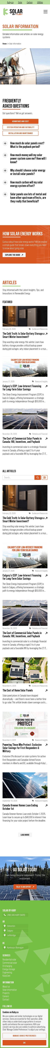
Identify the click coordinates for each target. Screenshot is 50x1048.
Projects (6, 992)
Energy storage (9, 969)
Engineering (7, 972)
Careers (6, 996)
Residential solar (9, 959)
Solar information (10, 989)
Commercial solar (10, 962)
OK (24, 1042)
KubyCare (6, 975)
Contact (6, 999)
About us (6, 986)
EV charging (7, 965)
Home (5, 43)
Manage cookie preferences (24, 1035)
